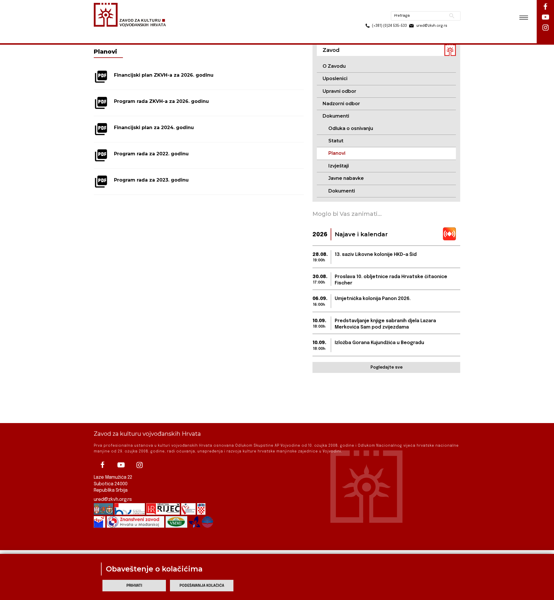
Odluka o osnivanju (350, 128)
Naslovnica (104, 31)
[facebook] (102, 465)
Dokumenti (341, 191)
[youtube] (121, 465)
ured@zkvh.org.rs (113, 499)
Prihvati (134, 586)
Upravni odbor (339, 91)
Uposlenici (335, 78)
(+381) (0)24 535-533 (367, 17)
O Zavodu (334, 66)
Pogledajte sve (386, 367)
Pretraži (430, 7)
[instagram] (139, 465)
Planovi (336, 153)
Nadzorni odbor (341, 103)
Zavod (126, 31)
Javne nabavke (346, 178)
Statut (335, 141)
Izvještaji (338, 166)
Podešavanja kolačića (201, 586)
